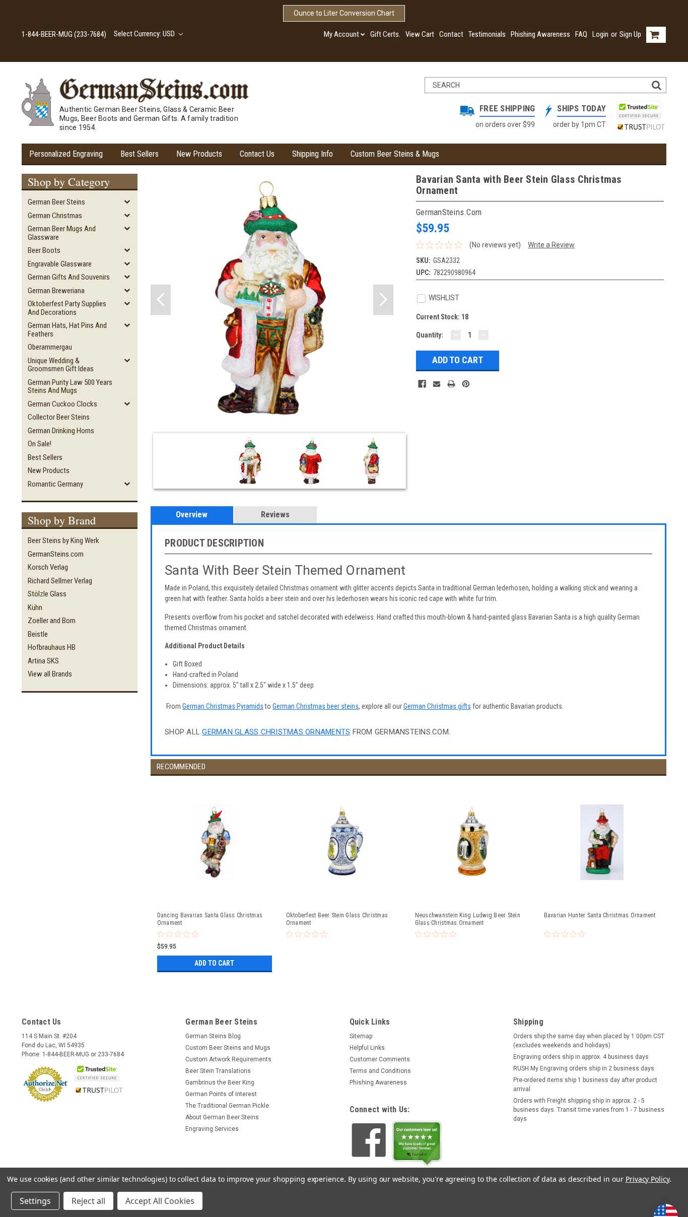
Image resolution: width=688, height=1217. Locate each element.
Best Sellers (139, 154)
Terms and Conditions (380, 1070)
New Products (199, 154)
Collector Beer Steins (59, 417)
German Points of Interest (221, 1094)
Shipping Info (312, 154)
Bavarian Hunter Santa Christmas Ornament (600, 915)
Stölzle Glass (47, 593)
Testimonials (487, 34)
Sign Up (630, 34)
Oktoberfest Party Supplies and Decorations (67, 308)
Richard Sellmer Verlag (60, 580)
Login (600, 34)
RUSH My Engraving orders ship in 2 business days (583, 1068)
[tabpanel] (215, 875)
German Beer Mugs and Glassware (62, 233)
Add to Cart (214, 963)
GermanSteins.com (56, 554)
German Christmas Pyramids (222, 706)
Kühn (35, 607)
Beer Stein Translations (218, 1070)
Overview (192, 514)
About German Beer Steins (222, 1117)
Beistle (38, 634)
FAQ (581, 34)
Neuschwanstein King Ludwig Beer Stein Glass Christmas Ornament (467, 919)
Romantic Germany (55, 484)
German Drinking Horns (61, 430)
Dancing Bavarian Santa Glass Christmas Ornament (210, 919)
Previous (161, 300)
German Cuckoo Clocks (62, 404)
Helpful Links (367, 1047)
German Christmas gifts (437, 706)
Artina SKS (43, 660)
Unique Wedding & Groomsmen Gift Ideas (61, 365)
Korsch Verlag (48, 567)
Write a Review (551, 245)
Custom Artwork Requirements (228, 1059)
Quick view (215, 893)
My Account (341, 34)
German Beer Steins (56, 202)
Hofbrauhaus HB (52, 647)
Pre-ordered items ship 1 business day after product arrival (585, 1084)
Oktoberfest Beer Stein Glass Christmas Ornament (337, 919)
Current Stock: (442, 317)
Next (383, 300)
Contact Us (257, 154)
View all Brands (50, 674)
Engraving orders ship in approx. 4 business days (581, 1056)
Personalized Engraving (66, 154)
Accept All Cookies (159, 1200)
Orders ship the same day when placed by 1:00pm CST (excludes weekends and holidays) (588, 1041)
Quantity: (429, 335)
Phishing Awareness (540, 34)
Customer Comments (380, 1059)
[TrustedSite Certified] (638, 110)
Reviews (275, 514)
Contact (451, 34)
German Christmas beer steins (315, 706)
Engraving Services (212, 1128)
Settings (35, 1200)
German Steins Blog (213, 1036)
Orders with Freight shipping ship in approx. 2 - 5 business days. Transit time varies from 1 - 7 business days (588, 1109)
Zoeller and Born (52, 620)
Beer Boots (44, 250)
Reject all (88, 1200)
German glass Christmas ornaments (276, 731)
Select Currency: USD (145, 33)
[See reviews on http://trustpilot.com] (417, 1143)
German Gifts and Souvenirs (69, 277)
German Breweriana (56, 290)
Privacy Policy (647, 1179)
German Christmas (55, 215)
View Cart (419, 34)
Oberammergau (50, 347)
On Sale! (39, 443)
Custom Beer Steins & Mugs (395, 154)
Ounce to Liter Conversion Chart (344, 13)
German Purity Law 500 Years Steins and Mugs (70, 386)
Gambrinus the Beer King (219, 1082)
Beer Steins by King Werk (63, 540)
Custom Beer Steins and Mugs (227, 1047)
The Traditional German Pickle (227, 1105)
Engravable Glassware (60, 263)
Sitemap (361, 1036)
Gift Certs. (385, 34)
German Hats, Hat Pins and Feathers (67, 330)
